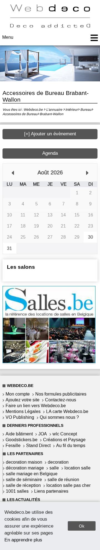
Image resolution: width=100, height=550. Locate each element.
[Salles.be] (49, 362)
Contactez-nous (60, 400)
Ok (81, 526)
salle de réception (23, 485)
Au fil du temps (70, 445)
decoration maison (24, 462)
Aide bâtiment (19, 434)
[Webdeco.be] (50, 26)
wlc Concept (64, 434)
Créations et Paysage (64, 440)
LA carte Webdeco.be (67, 411)
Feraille (13, 445)
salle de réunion (63, 479)
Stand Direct (38, 445)
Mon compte (18, 394)
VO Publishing (20, 417)
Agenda (50, 153)
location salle (77, 468)
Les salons (21, 267)
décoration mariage (25, 468)
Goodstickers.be (22, 440)
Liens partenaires (51, 491)
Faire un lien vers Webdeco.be (36, 406)
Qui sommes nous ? (59, 417)
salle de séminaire (24, 479)
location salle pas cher (68, 485)
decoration (58, 462)
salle (54, 468)
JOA (42, 434)
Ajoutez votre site (22, 400)
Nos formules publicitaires (60, 394)
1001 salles (17, 491)
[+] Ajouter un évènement (50, 133)
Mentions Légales (23, 411)
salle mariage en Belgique (32, 474)
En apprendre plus (23, 540)
